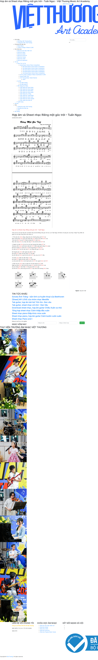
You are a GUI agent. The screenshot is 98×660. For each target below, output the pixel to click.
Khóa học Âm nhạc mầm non (24, 50)
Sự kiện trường (23, 82)
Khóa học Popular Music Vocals (48, 632)
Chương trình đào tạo (22, 108)
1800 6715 (65, 4)
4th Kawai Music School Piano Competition (33, 70)
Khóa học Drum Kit (22, 55)
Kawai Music (20, 46)
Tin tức (16, 62)
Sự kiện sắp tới (24, 84)
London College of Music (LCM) (25, 47)
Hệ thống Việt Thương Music (24, 41)
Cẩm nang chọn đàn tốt (26, 100)
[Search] (69, 42)
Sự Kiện (19, 81)
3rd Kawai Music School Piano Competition (34, 71)
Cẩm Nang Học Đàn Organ (26, 89)
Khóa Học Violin (21, 58)
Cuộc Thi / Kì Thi (21, 63)
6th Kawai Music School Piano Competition (33, 66)
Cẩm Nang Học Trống (25, 93)
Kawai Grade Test (24, 76)
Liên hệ (16, 103)
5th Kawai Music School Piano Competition (33, 68)
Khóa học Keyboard (22, 60)
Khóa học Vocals (21, 57)
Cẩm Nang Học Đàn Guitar (26, 87)
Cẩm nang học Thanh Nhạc (27, 95)
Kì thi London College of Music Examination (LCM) (33, 74)
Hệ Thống (17, 111)
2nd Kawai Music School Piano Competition (34, 73)
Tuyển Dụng (20, 101)
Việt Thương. (10, 656)
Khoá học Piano (21, 52)
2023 (24, 79)
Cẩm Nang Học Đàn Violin (26, 97)
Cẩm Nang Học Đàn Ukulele (27, 98)
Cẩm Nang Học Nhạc (22, 85)
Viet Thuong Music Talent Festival (28, 77)
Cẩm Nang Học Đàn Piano (26, 90)
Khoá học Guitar (21, 54)
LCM (18, 109)
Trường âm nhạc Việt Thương (24, 42)
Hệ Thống (70, 4)
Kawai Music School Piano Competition (30, 65)
